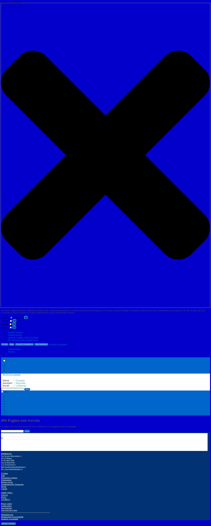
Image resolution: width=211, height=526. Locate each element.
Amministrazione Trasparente (21, 365)
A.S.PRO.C (5, 500)
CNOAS (4, 495)
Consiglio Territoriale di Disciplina (23, 409)
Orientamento (14, 404)
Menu (6, 392)
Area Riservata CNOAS (19, 370)
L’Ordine (12, 396)
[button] (105, 155)
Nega (12, 344)
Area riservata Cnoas (9, 510)
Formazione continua (17, 401)
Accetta (4, 344)
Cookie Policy (14, 349)
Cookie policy (6, 506)
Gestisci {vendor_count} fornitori (23, 337)
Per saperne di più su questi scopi (23, 340)
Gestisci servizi (15, 335)
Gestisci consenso (8, 524)
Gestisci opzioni (15, 332)
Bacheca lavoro (7, 482)
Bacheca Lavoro (15, 406)
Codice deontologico (17, 367)
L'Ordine (4, 473)
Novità (11, 411)
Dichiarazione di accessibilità (12, 517)
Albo (10, 398)
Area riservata (6, 508)
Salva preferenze (41, 344)
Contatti (11, 414)
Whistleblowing (7, 515)
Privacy (11, 351)
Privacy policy (6, 504)
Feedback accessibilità (9, 519)
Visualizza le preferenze (24, 344)
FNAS (3, 497)
